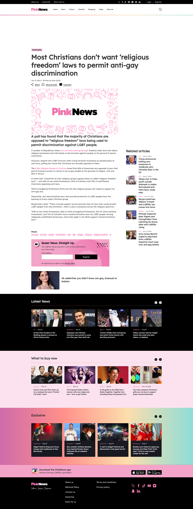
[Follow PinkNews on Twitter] (133, 486)
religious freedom (100, 234)
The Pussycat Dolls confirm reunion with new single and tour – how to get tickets (78, 392)
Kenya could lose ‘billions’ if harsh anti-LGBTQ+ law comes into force (147, 203)
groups (51, 234)
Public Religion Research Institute (51, 168)
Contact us (70, 492)
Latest (55, 9)
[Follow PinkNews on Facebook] (138, 486)
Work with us (59, 2)
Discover (110, 9)
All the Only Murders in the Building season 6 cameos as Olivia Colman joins (45, 335)
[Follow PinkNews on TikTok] (143, 486)
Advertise (46, 2)
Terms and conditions (106, 482)
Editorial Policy (72, 487)
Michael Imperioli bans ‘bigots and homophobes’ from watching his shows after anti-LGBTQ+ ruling (148, 221)
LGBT (74, 234)
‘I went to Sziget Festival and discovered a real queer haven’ (112, 448)
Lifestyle (81, 9)
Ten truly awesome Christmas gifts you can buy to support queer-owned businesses (145, 392)
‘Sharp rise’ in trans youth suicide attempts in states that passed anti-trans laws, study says (148, 186)
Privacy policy (103, 487)
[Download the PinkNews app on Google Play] (154, 472)
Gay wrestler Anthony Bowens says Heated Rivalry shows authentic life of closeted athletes (79, 450)
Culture (71, 9)
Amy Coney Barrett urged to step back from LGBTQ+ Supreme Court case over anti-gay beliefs (149, 239)
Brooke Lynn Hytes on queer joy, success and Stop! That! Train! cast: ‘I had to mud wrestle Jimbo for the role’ (146, 450)
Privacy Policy (70, 263)
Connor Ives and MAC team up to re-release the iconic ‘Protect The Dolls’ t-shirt (46, 392)
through (84, 150)
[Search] (160, 9)
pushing (76, 150)
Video (101, 9)
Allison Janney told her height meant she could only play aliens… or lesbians (145, 335)
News (63, 9)
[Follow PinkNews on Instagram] (154, 486)
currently (68, 150)
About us (69, 482)
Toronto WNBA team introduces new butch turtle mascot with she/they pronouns (113, 335)
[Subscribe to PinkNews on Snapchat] (133, 491)
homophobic (61, 234)
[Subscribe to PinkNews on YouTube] (149, 486)
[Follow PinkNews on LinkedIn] (139, 2)
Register (158, 2)
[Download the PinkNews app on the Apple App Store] (138, 472)
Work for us (70, 502)
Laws (69, 234)
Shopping (91, 9)
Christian (43, 234)
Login (149, 2)
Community (37, 50)
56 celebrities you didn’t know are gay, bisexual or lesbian (89, 280)
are (62, 150)
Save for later (51, 85)
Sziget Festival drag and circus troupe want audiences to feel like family (46, 449)
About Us (35, 2)
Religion (80, 234)
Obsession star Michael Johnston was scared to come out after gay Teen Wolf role (79, 335)
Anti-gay (34, 234)
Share (37, 85)
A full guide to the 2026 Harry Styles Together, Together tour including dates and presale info (113, 392)
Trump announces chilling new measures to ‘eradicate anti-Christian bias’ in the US (148, 166)
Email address (50, 253)
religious (88, 234)
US (110, 234)
